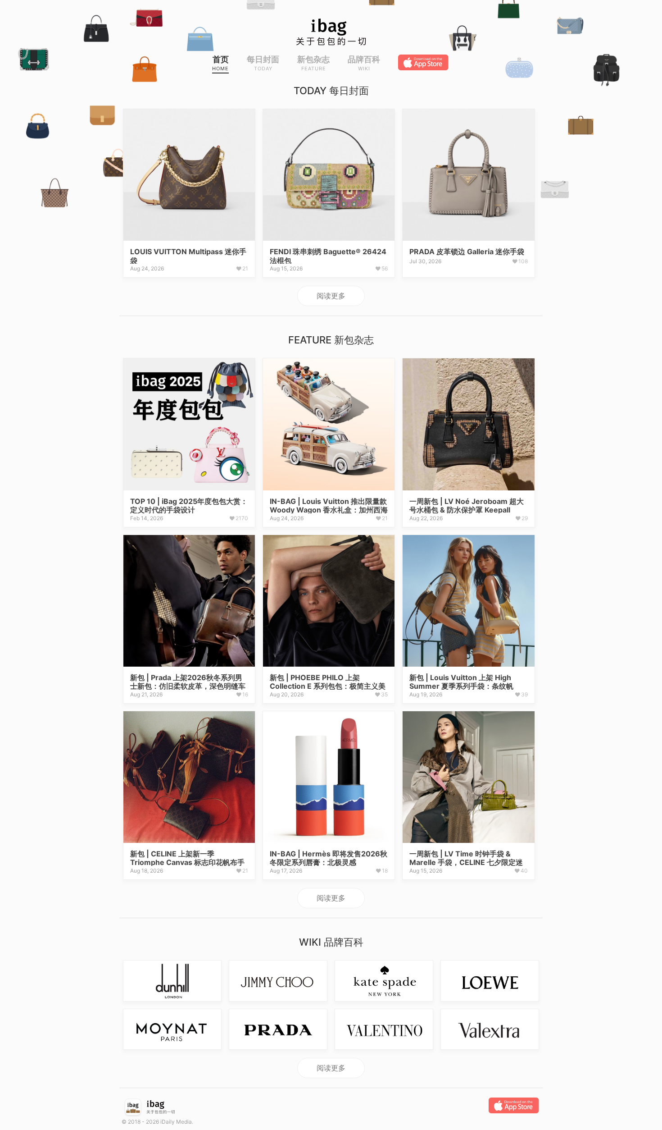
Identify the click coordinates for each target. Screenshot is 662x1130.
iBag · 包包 (331, 32)
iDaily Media (176, 1121)
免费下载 (424, 62)
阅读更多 (331, 295)
